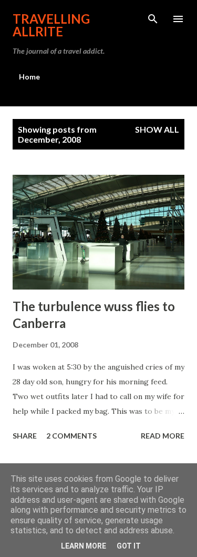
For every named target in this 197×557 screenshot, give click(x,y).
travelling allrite (51, 25)
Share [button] (25, 435)
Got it (129, 546)
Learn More (83, 546)
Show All (157, 129)
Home (29, 76)
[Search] (153, 19)
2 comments (71, 435)
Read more (162, 435)
